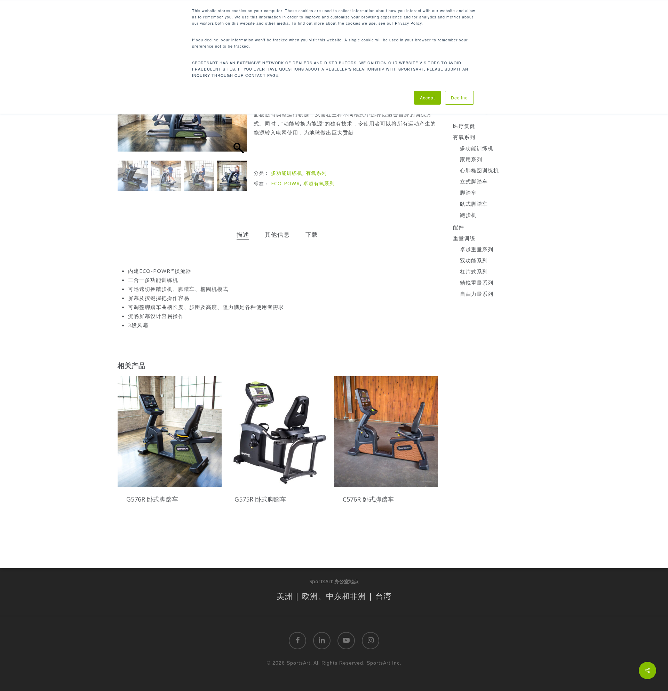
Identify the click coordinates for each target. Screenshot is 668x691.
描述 (243, 234)
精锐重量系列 (476, 282)
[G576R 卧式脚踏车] (170, 431)
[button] (238, 114)
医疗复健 (464, 125)
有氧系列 (316, 173)
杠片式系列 (474, 271)
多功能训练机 (286, 173)
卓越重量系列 (476, 249)
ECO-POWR (285, 183)
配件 (458, 226)
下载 (311, 234)
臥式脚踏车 (474, 203)
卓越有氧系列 (319, 183)
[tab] (243, 234)
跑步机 (468, 214)
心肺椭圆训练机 (479, 170)
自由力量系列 (476, 293)
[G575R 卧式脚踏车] (278, 431)
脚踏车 (468, 192)
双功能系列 (474, 260)
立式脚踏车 (474, 181)
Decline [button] (459, 97)
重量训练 (464, 238)
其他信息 (277, 234)
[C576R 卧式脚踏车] (386, 431)
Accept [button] (427, 97)
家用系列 (471, 159)
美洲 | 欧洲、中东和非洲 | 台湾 (334, 596)
